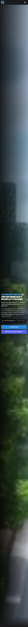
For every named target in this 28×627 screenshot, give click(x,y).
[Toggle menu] (25, 2)
